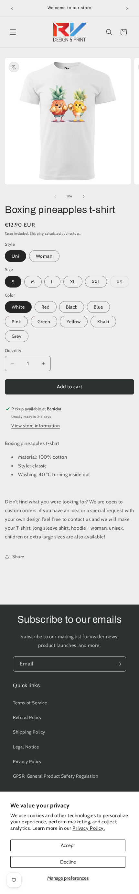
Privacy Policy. (88, 828)
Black (71, 307)
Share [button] (18, 556)
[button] (13, 32)
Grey (17, 336)
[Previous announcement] (12, 8)
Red (45, 307)
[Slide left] (55, 196)
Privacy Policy (27, 761)
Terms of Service (30, 703)
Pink (16, 321)
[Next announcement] (127, 8)
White (18, 307)
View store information (35, 426)
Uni (15, 256)
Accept (68, 845)
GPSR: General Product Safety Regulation (55, 776)
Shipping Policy (29, 732)
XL (73, 282)
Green (43, 321)
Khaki (103, 321)
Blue (98, 307)
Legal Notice (26, 747)
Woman (44, 256)
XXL (96, 282)
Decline (68, 862)
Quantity (13, 350)
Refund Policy (27, 717)
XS (123, 283)
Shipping (37, 233)
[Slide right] (84, 196)
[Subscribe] (119, 664)
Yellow (74, 321)
